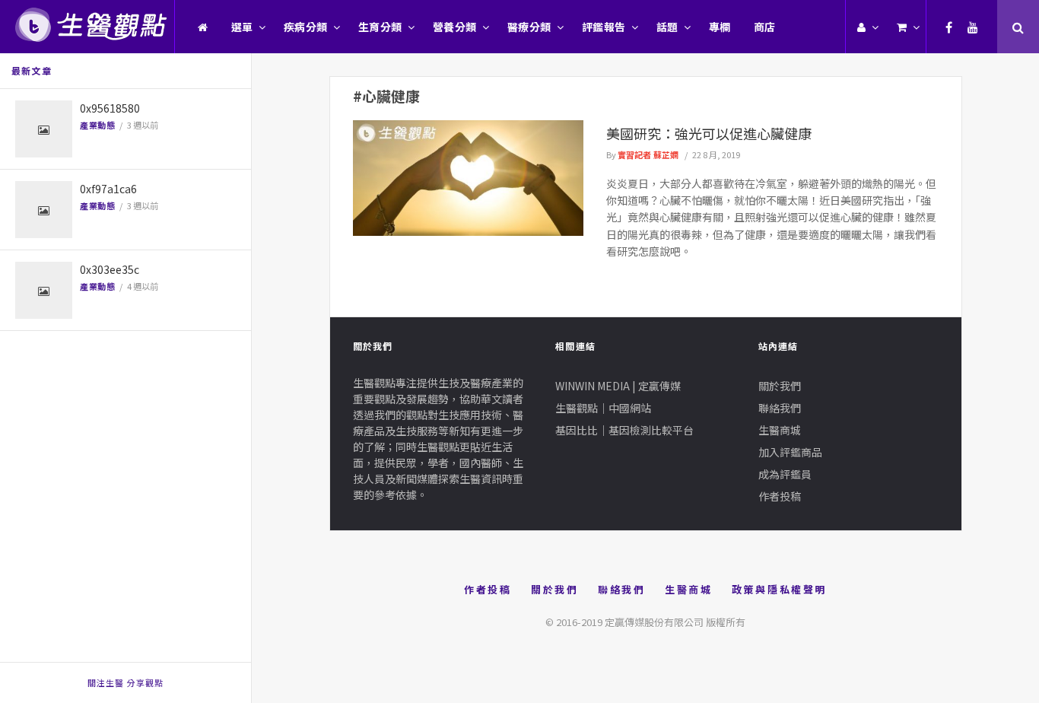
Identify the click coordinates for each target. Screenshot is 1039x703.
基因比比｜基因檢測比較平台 (624, 429)
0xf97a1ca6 (108, 188)
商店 (765, 26)
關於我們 (779, 385)
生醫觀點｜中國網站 (603, 407)
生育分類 (380, 26)
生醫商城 (779, 429)
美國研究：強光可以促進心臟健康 (709, 133)
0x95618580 (110, 108)
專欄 (720, 26)
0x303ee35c (109, 269)
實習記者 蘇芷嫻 (648, 154)
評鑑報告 (604, 26)
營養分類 (455, 26)
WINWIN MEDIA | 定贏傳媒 (618, 385)
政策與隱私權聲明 (779, 589)
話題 (667, 26)
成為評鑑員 (785, 474)
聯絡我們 (779, 407)
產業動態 (97, 125)
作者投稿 (779, 496)
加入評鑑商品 (790, 452)
